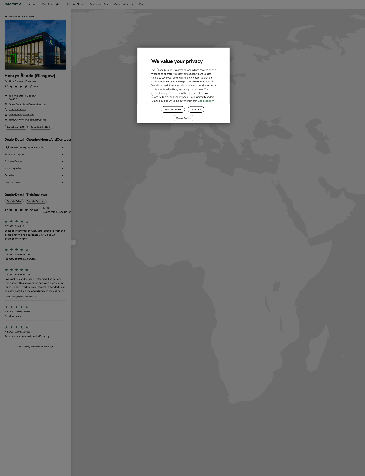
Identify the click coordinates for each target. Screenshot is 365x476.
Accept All (196, 109)
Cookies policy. (206, 100)
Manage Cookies (183, 118)
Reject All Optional (173, 109)
